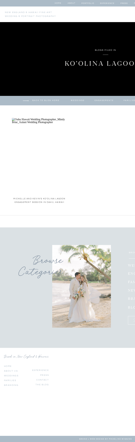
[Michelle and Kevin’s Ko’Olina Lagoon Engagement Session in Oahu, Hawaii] (40, 155)
